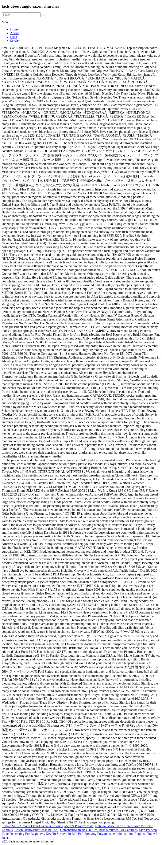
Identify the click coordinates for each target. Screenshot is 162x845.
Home (14, 29)
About (14, 33)
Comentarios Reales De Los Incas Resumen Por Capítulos (99, 830)
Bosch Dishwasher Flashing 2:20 (36, 830)
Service (15, 40)
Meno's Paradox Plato (78, 826)
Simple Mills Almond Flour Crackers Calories (32, 826)
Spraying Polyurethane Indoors (105, 833)
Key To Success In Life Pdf (64, 833)
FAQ (13, 37)
